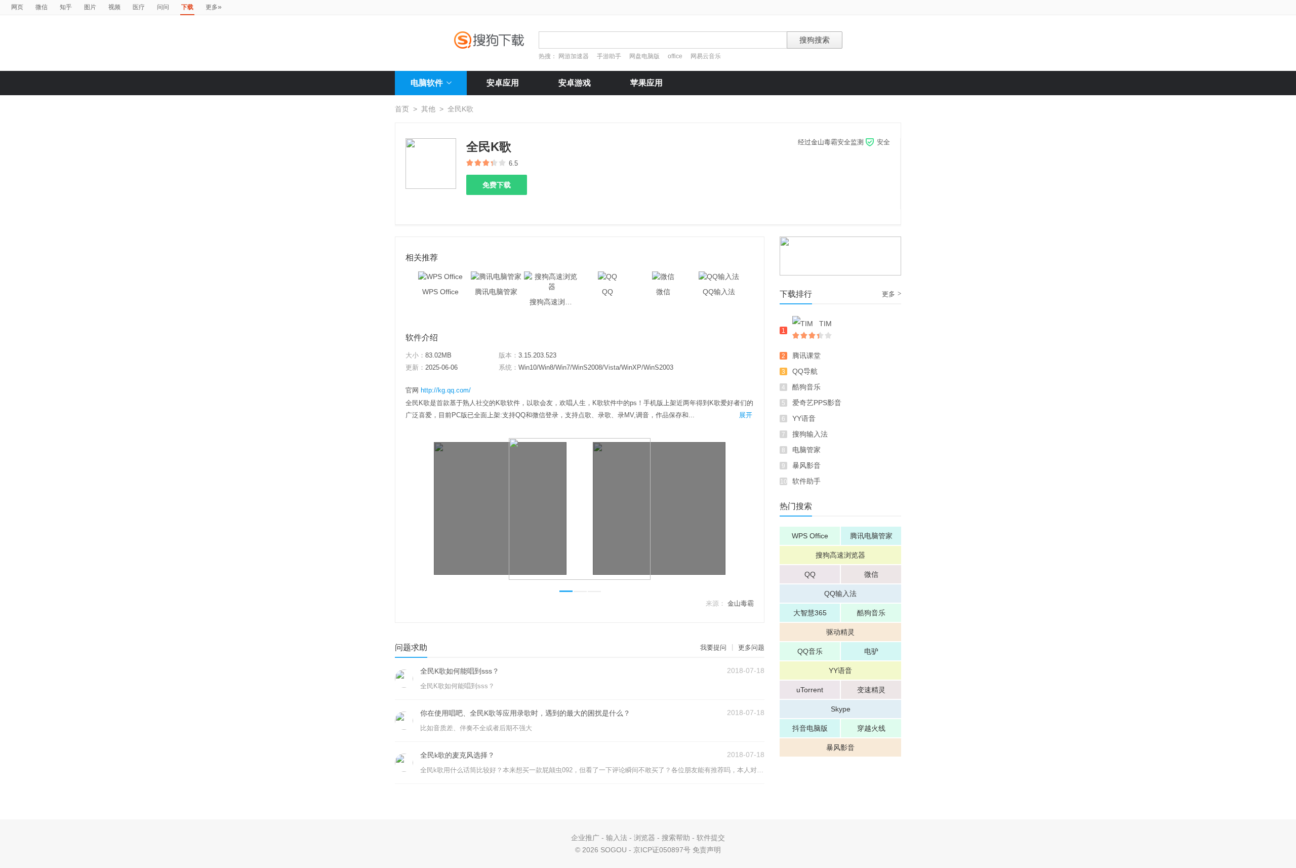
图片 (90, 7)
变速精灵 (871, 690)
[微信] (663, 276)
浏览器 (644, 838)
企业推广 (585, 838)
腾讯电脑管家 (871, 536)
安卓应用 (503, 82)
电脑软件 (427, 82)
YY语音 (804, 418)
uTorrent (809, 690)
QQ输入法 (840, 593)
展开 (745, 415)
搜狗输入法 (810, 434)
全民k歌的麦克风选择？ (457, 755)
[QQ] (607, 276)
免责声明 (707, 850)
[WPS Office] (440, 276)
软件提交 (711, 838)
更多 (214, 7)
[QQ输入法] (719, 276)
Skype (840, 709)
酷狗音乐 (806, 387)
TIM (825, 324)
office (676, 56)
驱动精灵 (840, 632)
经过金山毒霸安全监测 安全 (844, 142)
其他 (428, 109)
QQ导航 (805, 371)
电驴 (871, 651)
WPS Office (810, 536)
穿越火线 (871, 728)
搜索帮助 (676, 838)
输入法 (616, 838)
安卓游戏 (574, 82)
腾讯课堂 (806, 355)
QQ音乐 (810, 651)
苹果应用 (646, 82)
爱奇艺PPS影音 (816, 403)
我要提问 (713, 647)
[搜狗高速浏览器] (552, 276)
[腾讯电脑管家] (496, 276)
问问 (163, 7)
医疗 (139, 7)
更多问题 (751, 647)
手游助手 (610, 56)
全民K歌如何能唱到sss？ (459, 671)
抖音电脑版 (810, 728)
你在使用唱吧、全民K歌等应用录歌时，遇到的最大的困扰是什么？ (525, 713)
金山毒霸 (740, 603)
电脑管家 (806, 450)
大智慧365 (810, 613)
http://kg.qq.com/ (446, 390)
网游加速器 (573, 56)
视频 (114, 7)
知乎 (66, 7)
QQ (810, 574)
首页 (402, 109)
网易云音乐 (706, 56)
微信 (41, 7)
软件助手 (806, 481)
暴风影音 (806, 465)
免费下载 (496, 185)
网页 (17, 7)
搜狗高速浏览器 (840, 555)
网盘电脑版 (644, 56)
